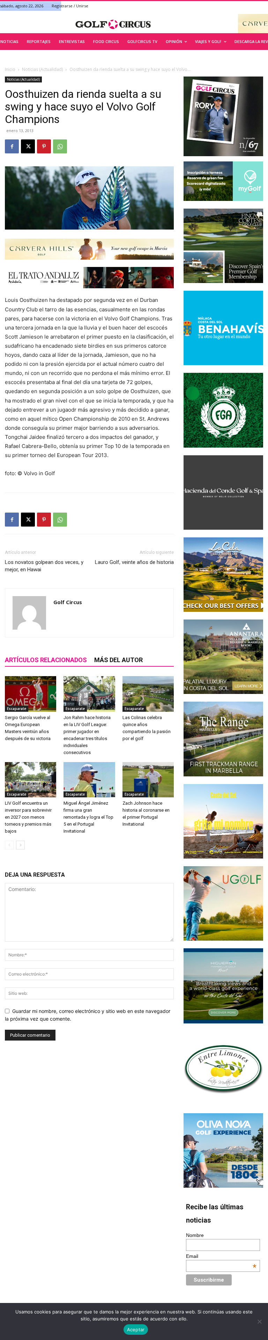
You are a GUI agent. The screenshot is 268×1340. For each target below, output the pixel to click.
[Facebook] (12, 146)
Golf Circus (67, 602)
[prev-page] (9, 845)
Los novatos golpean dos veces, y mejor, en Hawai (44, 566)
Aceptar (136, 1329)
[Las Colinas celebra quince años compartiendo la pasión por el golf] (148, 693)
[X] (28, 146)
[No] (259, 1321)
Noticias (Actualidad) (42, 69)
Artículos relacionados (46, 660)
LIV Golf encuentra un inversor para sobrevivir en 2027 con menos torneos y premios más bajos (28, 817)
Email (221, 1256)
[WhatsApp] (60, 146)
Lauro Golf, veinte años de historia (134, 562)
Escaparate (16, 708)
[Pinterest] (44, 146)
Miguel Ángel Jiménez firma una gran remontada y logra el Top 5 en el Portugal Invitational (88, 817)
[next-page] (20, 845)
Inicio (10, 69)
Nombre (195, 1235)
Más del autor (118, 660)
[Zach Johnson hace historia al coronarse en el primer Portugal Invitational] (148, 779)
